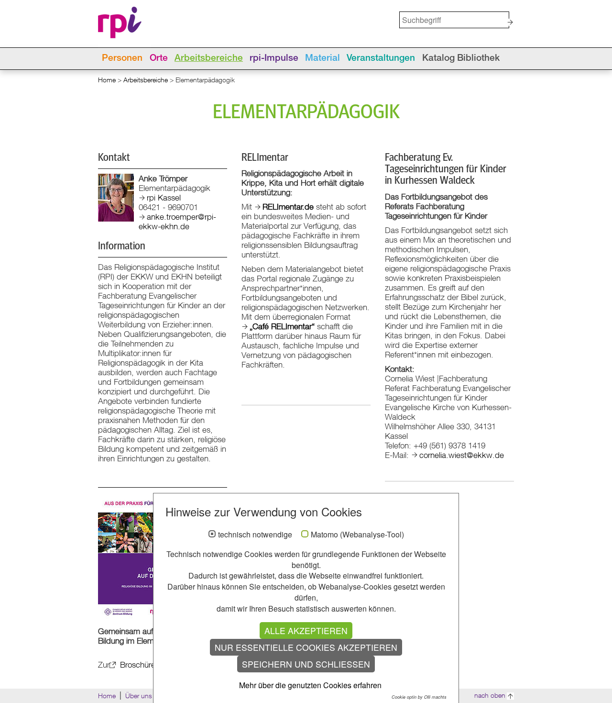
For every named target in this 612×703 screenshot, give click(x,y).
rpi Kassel (164, 197)
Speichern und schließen (306, 664)
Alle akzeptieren (306, 630)
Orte (159, 58)
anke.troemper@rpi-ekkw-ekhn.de (177, 221)
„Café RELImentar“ (282, 326)
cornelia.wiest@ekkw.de (461, 455)
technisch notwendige (255, 534)
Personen (122, 58)
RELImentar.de (288, 206)
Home (107, 80)
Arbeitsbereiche (209, 58)
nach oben (489, 695)
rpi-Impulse (274, 58)
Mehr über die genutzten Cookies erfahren (310, 685)
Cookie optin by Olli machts (419, 697)
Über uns (138, 696)
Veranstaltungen (381, 58)
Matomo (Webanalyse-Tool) (357, 534)
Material (322, 58)
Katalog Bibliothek (461, 58)
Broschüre (136, 664)
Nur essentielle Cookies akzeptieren (306, 647)
